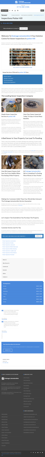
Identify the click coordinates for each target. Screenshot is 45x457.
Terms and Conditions (5, 453)
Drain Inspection (27, 380)
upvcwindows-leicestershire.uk (30, 424)
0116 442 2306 (7, 23)
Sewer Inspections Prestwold (8, 254)
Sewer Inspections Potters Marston (10, 252)
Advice (4, 273)
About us (5, 259)
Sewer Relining (4, 435)
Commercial (5, 266)
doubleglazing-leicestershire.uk (30, 422)
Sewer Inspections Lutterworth (9, 244)
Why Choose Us (6, 263)
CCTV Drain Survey (27, 393)
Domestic (5, 270)
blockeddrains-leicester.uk (29, 432)
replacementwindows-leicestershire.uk (31, 427)
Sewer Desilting (5, 427)
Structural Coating (27, 403)
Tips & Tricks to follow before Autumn (22, 67)
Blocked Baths (4, 414)
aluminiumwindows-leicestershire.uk (31, 419)
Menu (42, 10)
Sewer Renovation (5, 440)
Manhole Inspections (28, 401)
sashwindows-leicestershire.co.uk (30, 414)
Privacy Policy (12, 453)
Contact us (5, 276)
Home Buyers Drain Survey (29, 398)
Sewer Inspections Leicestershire (9, 241)
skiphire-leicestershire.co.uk (29, 416)
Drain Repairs (26, 388)
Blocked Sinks (4, 422)
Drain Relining (26, 385)
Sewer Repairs (4, 437)
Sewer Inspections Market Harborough (10, 246)
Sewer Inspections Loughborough (9, 250)
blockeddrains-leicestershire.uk (30, 430)
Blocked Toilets (5, 424)
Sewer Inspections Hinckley (8, 242)
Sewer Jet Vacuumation (6, 432)
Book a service (5, 10)
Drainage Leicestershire (12, 378)
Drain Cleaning (26, 377)
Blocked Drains (5, 416)
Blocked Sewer (5, 419)
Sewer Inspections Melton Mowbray (10, 248)
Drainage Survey (27, 396)
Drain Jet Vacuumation (28, 383)
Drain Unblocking (27, 390)
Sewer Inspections (5, 430)
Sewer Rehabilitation (6, 443)
